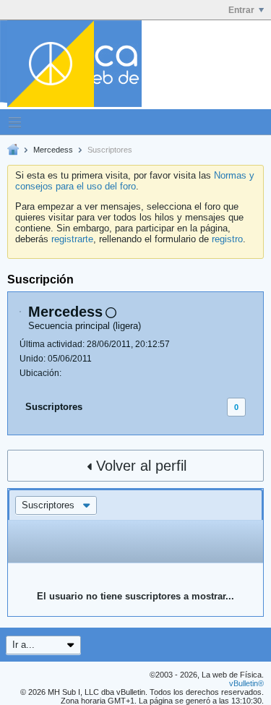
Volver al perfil (141, 466)
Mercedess (53, 149)
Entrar (241, 10)
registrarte (72, 239)
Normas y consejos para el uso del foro (134, 181)
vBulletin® (246, 683)
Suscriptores (53, 406)
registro (227, 239)
